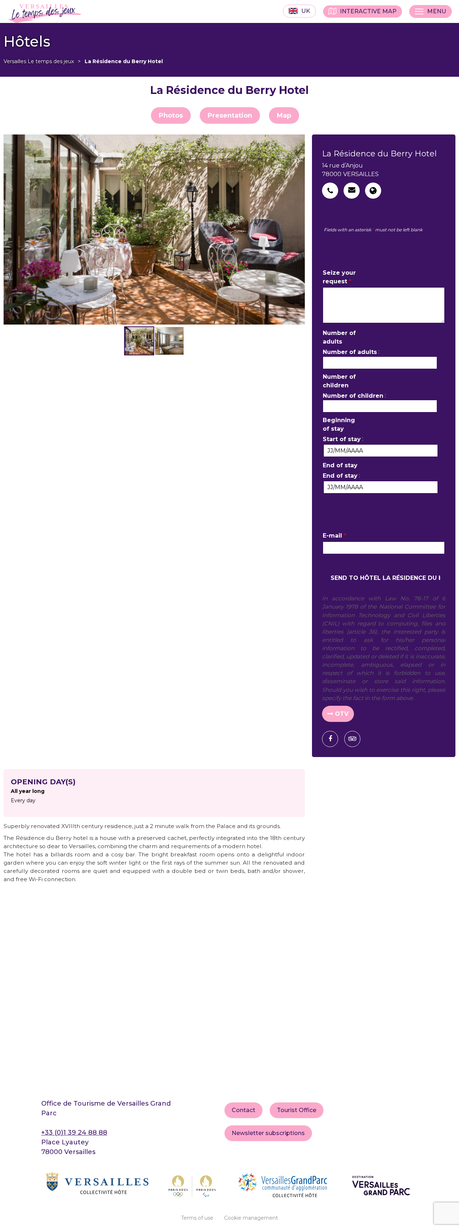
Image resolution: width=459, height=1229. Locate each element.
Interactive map (368, 11)
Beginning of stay (339, 424)
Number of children (339, 381)
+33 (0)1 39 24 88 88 (74, 1132)
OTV (342, 713)
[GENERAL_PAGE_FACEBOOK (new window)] (333, 739)
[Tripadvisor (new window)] (355, 739)
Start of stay (342, 439)
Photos (171, 115)
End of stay (340, 465)
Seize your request (339, 277)
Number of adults (339, 337)
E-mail (334, 535)
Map (284, 115)
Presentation (230, 115)
